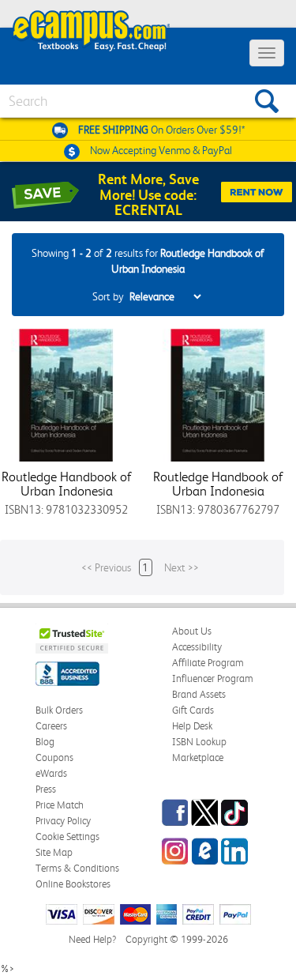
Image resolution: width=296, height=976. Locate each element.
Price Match (60, 805)
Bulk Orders (59, 710)
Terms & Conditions (77, 868)
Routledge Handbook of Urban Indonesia (67, 484)
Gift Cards (193, 710)
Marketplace (197, 757)
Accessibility (197, 647)
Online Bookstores (73, 884)
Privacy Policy (63, 821)
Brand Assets (199, 694)
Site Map (54, 852)
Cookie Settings (67, 836)
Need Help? (92, 939)
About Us (192, 631)
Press (46, 789)
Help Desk (192, 726)
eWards (51, 773)
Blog (45, 742)
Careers (51, 726)
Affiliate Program (208, 663)
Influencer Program (212, 678)
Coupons (54, 757)
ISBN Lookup (199, 742)
